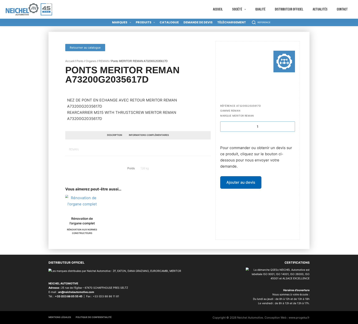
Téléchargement (231, 22)
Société (237, 9)
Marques (119, 22)
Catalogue (169, 22)
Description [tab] (114, 135)
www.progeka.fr (299, 317)
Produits (143, 22)
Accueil (218, 9)
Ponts (80, 61)
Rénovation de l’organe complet (82, 221)
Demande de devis (198, 22)
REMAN (104, 61)
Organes (91, 61)
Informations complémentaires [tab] (149, 135)
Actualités (320, 9)
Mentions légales (59, 317)
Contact (342, 9)
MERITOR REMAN (243, 115)
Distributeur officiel (289, 9)
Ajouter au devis (240, 182)
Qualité (260, 9)
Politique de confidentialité (94, 317)
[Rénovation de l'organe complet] (82, 203)
